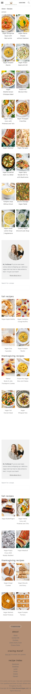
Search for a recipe (8, 283)
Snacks (15, 674)
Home (3, 8)
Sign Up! (8, 654)
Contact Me (15, 637)
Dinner (15, 671)
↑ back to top (15, 626)
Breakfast (15, 666)
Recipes (9, 8)
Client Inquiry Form (15, 642)
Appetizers (15, 664)
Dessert (15, 676)
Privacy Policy (15, 645)
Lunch (16, 669)
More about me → (15, 275)
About (15, 635)
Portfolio (15, 640)
